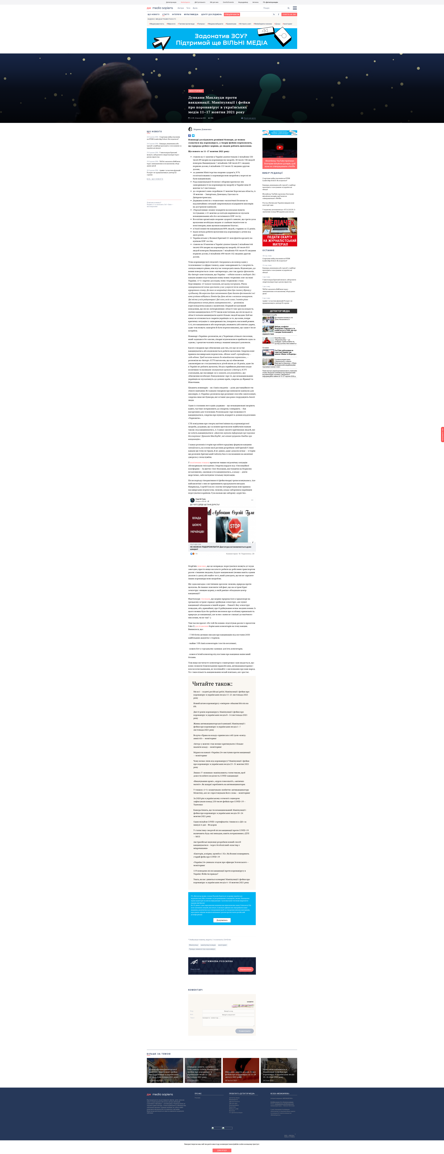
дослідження (201, 626)
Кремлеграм (231, 24)
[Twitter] (193, 135)
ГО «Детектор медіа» (270, 2)
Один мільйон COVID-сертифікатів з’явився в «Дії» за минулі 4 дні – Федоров (219, 823)
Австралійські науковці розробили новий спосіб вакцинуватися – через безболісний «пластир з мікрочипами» (217, 845)
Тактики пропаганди (186, 24)
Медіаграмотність (157, 24)
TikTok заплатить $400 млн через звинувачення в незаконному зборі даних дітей (163, 163)
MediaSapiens (185, 2)
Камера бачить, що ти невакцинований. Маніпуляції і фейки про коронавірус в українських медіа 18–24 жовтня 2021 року (219, 813)
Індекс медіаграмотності (162, 19)
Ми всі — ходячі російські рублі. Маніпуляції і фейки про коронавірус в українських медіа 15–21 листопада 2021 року (221, 694)
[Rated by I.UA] (217, 1129)
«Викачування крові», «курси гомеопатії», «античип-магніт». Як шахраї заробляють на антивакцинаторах (219, 783)
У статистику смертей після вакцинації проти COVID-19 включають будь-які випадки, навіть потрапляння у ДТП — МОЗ (221, 833)
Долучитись (222, 920)
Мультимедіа (191, 14)
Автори (181, 8)
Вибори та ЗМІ (233, 1109)
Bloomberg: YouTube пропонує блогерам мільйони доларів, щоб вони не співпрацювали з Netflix (278, 196)
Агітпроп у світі (245, 24)
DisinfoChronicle (228, 2)
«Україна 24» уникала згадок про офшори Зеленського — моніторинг (221, 864)
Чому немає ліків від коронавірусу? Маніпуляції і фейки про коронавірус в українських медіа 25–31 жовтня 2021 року (221, 764)
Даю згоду (222, 1150)
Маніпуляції (193, 945)
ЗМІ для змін (214, 2)
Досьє (277, 24)
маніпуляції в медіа (208, 945)
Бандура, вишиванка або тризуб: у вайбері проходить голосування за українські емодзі (164, 145)
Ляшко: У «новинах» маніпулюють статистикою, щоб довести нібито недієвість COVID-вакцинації (219, 774)
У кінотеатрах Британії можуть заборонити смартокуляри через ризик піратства (163, 154)
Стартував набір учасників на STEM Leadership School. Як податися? (163, 138)
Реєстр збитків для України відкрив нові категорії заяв (278, 204)
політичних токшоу (199, 462)
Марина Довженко (202, 129)
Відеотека (232, 1107)
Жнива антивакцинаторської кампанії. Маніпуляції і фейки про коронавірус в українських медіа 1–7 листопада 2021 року (219, 726)
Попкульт (201, 24)
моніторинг (288, 24)
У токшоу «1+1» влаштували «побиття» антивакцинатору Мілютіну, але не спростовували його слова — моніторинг (221, 791)
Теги (188, 8)
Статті (165, 14)
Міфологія (171, 24)
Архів (195, 8)
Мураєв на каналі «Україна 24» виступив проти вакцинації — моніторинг (221, 754)
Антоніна (255, 2)
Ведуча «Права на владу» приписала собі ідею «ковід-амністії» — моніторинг (219, 737)
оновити (250, 1002)
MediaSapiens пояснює (263, 24)
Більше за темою (159, 1054)
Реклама (197, 1098)
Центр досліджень (211, 14)
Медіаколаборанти (216, 24)
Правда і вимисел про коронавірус (202, 949)
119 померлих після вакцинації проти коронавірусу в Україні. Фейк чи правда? (219, 872)
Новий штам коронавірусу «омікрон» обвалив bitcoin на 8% (220, 705)
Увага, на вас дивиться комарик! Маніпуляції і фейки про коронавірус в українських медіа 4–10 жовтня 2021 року (221, 881)
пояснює (201, 566)
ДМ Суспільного (200, 2)
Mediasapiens (233, 1099)
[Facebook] (189, 135)
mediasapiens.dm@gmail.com (284, 1104)
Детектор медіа (171, 2)
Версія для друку (250, 118)
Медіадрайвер (243, 2)
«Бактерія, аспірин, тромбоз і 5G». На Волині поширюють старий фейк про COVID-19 (221, 855)
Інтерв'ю (176, 14)
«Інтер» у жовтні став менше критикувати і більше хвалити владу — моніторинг (218, 745)
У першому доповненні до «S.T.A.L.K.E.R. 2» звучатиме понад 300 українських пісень (278, 210)
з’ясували (205, 598)
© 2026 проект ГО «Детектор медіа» (282, 1102)
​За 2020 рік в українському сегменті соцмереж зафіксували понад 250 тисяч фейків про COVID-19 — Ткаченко (219, 801)
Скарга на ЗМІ (289, 14)
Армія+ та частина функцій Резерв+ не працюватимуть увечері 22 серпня (163, 172)
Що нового (154, 14)
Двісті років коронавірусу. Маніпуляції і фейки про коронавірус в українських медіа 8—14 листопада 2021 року (220, 714)
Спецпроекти (232, 14)
